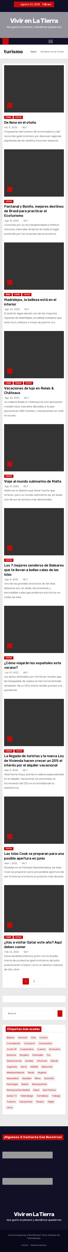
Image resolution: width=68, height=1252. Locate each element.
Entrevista (54, 1049)
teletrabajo (26, 1095)
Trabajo (56, 1095)
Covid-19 (11, 1049)
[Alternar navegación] (51, 41)
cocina (43, 1037)
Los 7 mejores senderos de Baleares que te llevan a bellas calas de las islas (34, 570)
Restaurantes (39, 1084)
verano (40, 1101)
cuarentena (27, 1049)
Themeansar (33, 1238)
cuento (41, 1049)
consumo (29, 1043)
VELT (24, 127)
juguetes (12, 1066)
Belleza (10, 1037)
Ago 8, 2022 (12, 579)
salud (36, 1090)
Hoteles (29, 1060)
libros (24, 1066)
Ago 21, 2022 (12, 486)
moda (31, 1072)
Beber (8, 294)
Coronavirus (45, 1043)
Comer (8, 117)
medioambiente (15, 1072)
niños (38, 1078)
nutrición (49, 1078)
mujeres (42, 1072)
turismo (11, 1101)
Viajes (51, 1101)
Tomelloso (42, 1095)
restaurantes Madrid (18, 1090)
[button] (57, 41)
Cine (33, 1037)
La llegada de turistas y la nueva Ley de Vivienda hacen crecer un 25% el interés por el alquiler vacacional (34, 760)
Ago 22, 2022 (12, 397)
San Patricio (49, 1090)
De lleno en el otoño (20, 122)
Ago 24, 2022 (12, 309)
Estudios (24, 1055)
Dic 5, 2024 (11, 127)
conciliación (13, 1043)
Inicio (34, 51)
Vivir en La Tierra (34, 20)
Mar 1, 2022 (11, 863)
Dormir (18, 383)
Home (25, 1245)
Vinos (10, 1107)
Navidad (26, 1078)
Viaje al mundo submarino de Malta (32, 481)
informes (42, 1060)
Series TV (12, 1095)
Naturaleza (13, 1078)
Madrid (34, 1066)
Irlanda (54, 1060)
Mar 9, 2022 (12, 770)
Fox (48, 1055)
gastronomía (14, 1060)
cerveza (22, 1037)
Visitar (18, 117)
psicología (12, 1084)
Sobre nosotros (38, 1245)
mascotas (47, 1066)
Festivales (37, 1055)
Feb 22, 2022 (12, 951)
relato (25, 1084)
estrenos (11, 1055)
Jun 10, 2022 (12, 672)
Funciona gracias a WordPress (24, 1235)
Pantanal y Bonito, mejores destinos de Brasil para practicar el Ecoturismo (34, 211)
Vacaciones (25, 1101)
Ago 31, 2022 (12, 220)
